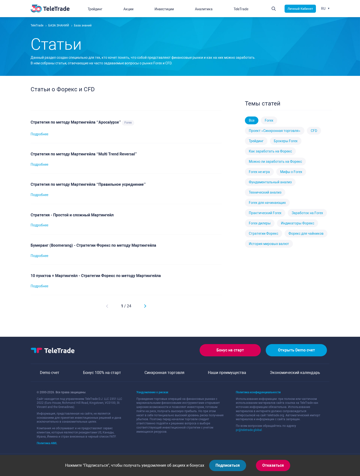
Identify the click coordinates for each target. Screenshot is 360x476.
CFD (314, 131)
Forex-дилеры (260, 223)
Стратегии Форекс (263, 233)
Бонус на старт (230, 350)
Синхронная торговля (164, 372)
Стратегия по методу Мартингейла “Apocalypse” (76, 122)
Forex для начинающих (267, 203)
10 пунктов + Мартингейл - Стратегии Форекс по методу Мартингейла (96, 275)
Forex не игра (259, 172)
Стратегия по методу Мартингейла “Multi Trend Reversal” (84, 154)
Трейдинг (256, 141)
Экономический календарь (295, 372)
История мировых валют (269, 244)
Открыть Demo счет (296, 350)
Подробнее (39, 134)
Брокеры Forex (286, 141)
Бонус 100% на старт (102, 372)
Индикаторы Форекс (297, 223)
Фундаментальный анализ (270, 182)
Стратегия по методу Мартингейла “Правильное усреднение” (88, 184)
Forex (128, 122)
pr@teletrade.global (249, 430)
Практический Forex (265, 213)
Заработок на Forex (307, 213)
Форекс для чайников (306, 233)
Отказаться (273, 465)
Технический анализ (265, 192)
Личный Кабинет (300, 9)
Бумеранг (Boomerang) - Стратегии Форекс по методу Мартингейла (93, 245)
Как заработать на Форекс (270, 151)
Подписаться (228, 465)
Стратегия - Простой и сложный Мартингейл (72, 215)
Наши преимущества (227, 372)
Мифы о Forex (291, 172)
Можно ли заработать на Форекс (275, 161)
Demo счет (49, 372)
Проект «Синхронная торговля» (274, 131)
